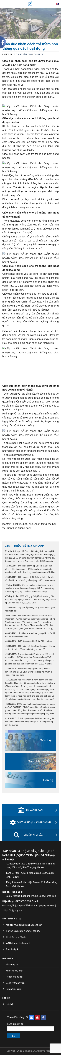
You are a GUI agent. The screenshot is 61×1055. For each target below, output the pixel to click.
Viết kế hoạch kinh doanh (34, 822)
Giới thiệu (46, 740)
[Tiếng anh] (57, 4)
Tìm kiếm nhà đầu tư (34, 834)
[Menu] (4, 4)
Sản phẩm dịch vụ (40, 761)
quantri (39, 54)
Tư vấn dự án (34, 810)
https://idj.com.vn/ (45, 905)
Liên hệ (48, 780)
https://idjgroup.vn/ (12, 910)
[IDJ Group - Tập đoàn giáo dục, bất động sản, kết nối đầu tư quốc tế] (30, 4)
